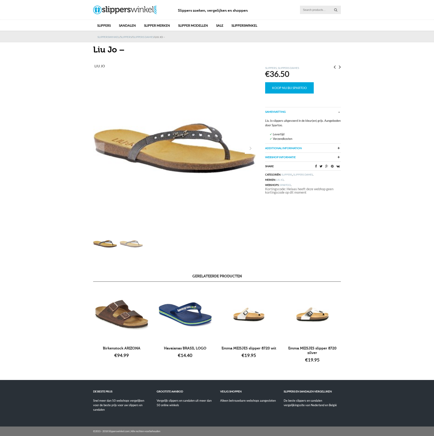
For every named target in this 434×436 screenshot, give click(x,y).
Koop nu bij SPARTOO (289, 88)
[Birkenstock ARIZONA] (121, 314)
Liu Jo (280, 179)
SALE (219, 25)
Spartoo (285, 184)
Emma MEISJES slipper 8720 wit (249, 348)
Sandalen (127, 25)
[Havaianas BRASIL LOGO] (185, 314)
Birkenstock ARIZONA (121, 348)
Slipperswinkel (244, 25)
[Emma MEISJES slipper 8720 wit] (248, 314)
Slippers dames (143, 37)
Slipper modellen (193, 25)
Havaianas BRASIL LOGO (185, 348)
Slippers (104, 25)
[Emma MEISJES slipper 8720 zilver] (312, 314)
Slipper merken (157, 25)
